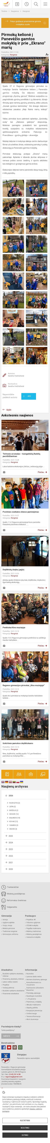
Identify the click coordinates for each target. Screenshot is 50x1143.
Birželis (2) (13, 810)
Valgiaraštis (11, 907)
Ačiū (27, 396)
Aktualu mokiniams (33, 1005)
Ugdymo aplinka (8, 923)
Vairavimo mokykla (33, 937)
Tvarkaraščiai (13, 887)
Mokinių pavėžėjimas (16, 894)
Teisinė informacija (33, 1016)
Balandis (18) (14, 818)
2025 (11, 836)
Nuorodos (30, 974)
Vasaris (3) (13, 825)
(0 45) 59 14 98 (14, 1074)
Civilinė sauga (31, 1013)
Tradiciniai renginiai (10, 931)
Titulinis (4, 11)
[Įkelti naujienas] (17, 4)
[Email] (20, 1047)
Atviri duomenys (32, 1019)
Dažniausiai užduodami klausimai (35, 989)
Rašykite (6, 1036)
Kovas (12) (13, 821)
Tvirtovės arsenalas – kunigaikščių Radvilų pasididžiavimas (21, 455)
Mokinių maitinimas (33, 931)
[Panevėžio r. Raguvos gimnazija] (6, 4)
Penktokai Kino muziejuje (14, 627)
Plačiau (41, 472)
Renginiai (26, 11)
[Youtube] (9, 1047)
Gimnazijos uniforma (10, 934)
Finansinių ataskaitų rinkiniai (13, 979)
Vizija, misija (7, 925)
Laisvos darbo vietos (34, 977)
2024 (11, 843)
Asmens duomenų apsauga (36, 979)
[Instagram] (15, 1047)
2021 (11, 862)
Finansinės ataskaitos (11, 994)
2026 (11, 796)
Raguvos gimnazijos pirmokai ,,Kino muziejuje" (23, 685)
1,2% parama (31, 999)
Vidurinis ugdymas (33, 923)
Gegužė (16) (14, 814)
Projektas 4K (31, 920)
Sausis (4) (13, 829)
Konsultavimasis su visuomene (33, 984)
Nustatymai (25, 1120)
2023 (11, 849)
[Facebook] (3, 1047)
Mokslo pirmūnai (9, 928)
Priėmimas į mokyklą (34, 1002)
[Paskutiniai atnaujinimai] (26, 4)
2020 (11, 869)
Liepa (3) (12, 807)
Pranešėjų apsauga (33, 993)
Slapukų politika (32, 1008)
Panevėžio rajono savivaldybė (28, 1058)
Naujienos (15, 11)
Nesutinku (25, 1128)
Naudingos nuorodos (34, 996)
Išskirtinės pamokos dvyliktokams (18, 743)
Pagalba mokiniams (33, 928)
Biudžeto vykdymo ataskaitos (13, 991)
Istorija (5, 920)
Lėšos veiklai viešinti (10, 982)
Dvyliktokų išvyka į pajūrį (13, 570)
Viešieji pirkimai (8, 988)
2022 (11, 856)
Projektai (6, 985)
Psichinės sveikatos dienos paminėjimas (21, 512)
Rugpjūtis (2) (14, 803)
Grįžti (8, 410)
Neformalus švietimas (16, 900)
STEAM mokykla (32, 925)
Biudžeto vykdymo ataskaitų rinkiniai (13, 975)
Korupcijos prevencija (34, 1011)
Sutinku (25, 1135)
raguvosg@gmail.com (13, 1077)
